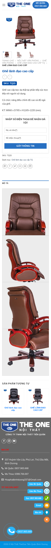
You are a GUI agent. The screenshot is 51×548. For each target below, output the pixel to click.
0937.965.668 (25, 531)
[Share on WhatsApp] (4, 166)
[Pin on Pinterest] (25, 166)
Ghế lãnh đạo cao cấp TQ (31, 63)
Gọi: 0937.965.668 (33, 498)
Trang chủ (8, 61)
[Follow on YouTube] (14, 441)
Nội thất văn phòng (28, 61)
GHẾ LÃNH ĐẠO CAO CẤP (38, 409)
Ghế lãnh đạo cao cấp (13, 409)
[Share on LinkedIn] (30, 166)
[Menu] (4, 4)
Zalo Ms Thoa (35, 491)
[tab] (25, 183)
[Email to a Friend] (20, 166)
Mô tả (5, 183)
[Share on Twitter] (15, 166)
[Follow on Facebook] (4, 441)
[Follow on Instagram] (9, 441)
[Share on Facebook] (10, 166)
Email (38, 505)
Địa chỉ (38, 512)
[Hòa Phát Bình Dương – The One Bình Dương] (19, 5)
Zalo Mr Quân (35, 484)
